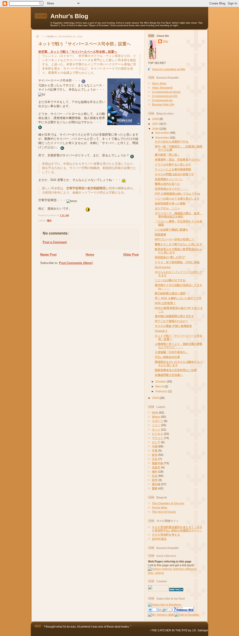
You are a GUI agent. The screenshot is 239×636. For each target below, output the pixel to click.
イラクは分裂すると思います (173, 164)
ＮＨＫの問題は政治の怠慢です (174, 174)
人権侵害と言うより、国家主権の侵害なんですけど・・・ (178, 345)
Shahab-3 (161, 330)
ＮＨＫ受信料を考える (166, 534)
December (162, 132)
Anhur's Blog (69, 16)
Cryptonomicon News (166, 91)
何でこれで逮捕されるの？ (171, 321)
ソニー (156, 425)
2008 (155, 118)
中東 (155, 450)
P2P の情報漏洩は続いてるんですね (177, 193)
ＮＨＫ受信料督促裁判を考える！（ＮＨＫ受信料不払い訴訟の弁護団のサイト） (177, 529)
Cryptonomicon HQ (164, 96)
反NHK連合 (159, 538)
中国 (155, 446)
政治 (155, 454)
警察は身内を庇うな (167, 183)
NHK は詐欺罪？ (165, 303)
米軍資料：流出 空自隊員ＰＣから (177, 159)
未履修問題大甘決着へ (169, 374)
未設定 (156, 467)
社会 (155, 475)
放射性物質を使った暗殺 (170, 203)
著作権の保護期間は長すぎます (174, 316)
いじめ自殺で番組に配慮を (171, 229)
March (160, 386)
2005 (155, 397)
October (161, 381)
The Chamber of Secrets (168, 503)
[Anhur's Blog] (164, 604)
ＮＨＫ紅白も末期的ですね (171, 141)
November (162, 137)
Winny (156, 416)
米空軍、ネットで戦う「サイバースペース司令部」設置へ (77, 51)
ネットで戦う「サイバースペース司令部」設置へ (84, 44)
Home (90, 254)
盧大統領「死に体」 (167, 154)
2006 (155, 128)
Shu (165, 41)
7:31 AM (64, 215)
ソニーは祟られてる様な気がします (177, 198)
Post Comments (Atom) (76, 263)
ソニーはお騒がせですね (170, 280)
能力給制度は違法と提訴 (170, 293)
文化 (155, 458)
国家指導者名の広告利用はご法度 (176, 370)
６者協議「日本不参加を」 (171, 352)
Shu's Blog (159, 83)
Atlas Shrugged (162, 87)
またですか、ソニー (167, 208)
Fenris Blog (159, 507)
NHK (155, 412)
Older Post (131, 254)
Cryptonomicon (162, 100)
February (161, 391)
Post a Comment (55, 242)
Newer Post (48, 254)
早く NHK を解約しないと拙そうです (178, 298)
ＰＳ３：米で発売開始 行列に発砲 (177, 262)
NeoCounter (163, 267)
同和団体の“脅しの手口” (170, 257)
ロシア (156, 442)
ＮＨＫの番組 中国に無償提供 (173, 325)
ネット (156, 429)
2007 (155, 123)
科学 (155, 479)
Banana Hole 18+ (163, 104)
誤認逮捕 (160, 234)
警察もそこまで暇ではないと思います (178, 244)
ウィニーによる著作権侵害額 (173, 169)
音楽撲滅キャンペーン (169, 179)
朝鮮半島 (157, 463)
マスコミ (157, 437)
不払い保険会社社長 (167, 356)
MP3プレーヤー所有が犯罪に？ (174, 239)
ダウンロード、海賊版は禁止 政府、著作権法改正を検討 (178, 215)
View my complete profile (168, 69)
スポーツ (157, 420)
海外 (49, 220)
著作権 (156, 484)
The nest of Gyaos (164, 511)
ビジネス (157, 433)
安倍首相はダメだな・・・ (171, 188)
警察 (155, 488)
